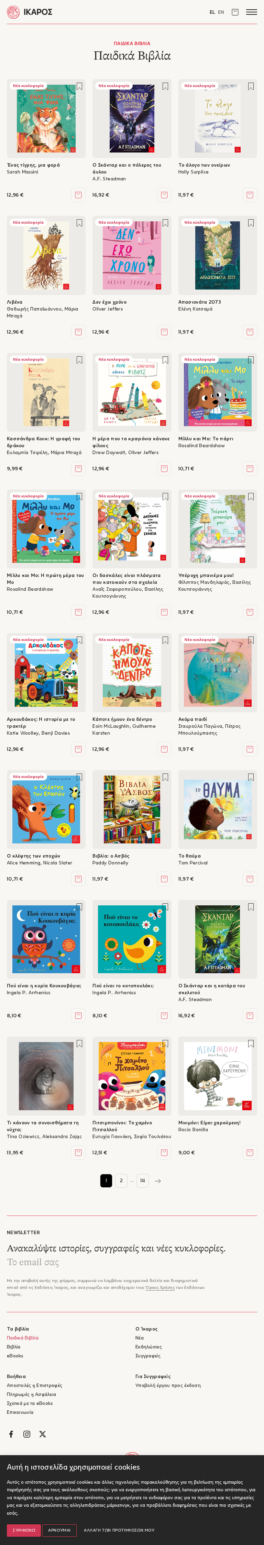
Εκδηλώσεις (148, 1347)
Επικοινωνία (20, 1412)
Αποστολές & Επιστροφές (34, 1386)
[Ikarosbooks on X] (42, 1434)
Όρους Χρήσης (160, 1288)
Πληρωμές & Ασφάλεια (31, 1394)
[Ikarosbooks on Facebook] (11, 1434)
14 (142, 1181)
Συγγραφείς (148, 1356)
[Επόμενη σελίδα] (158, 1181)
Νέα (139, 1338)
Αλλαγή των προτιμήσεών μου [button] (119, 1530)
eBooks (15, 1356)
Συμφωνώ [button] (24, 1530)
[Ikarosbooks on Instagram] (26, 1434)
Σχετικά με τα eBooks (30, 1403)
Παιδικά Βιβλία (22, 1338)
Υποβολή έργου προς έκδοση (168, 1386)
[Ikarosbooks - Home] (69, 12)
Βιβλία (14, 1347)
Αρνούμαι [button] (59, 1530)
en (221, 12)
